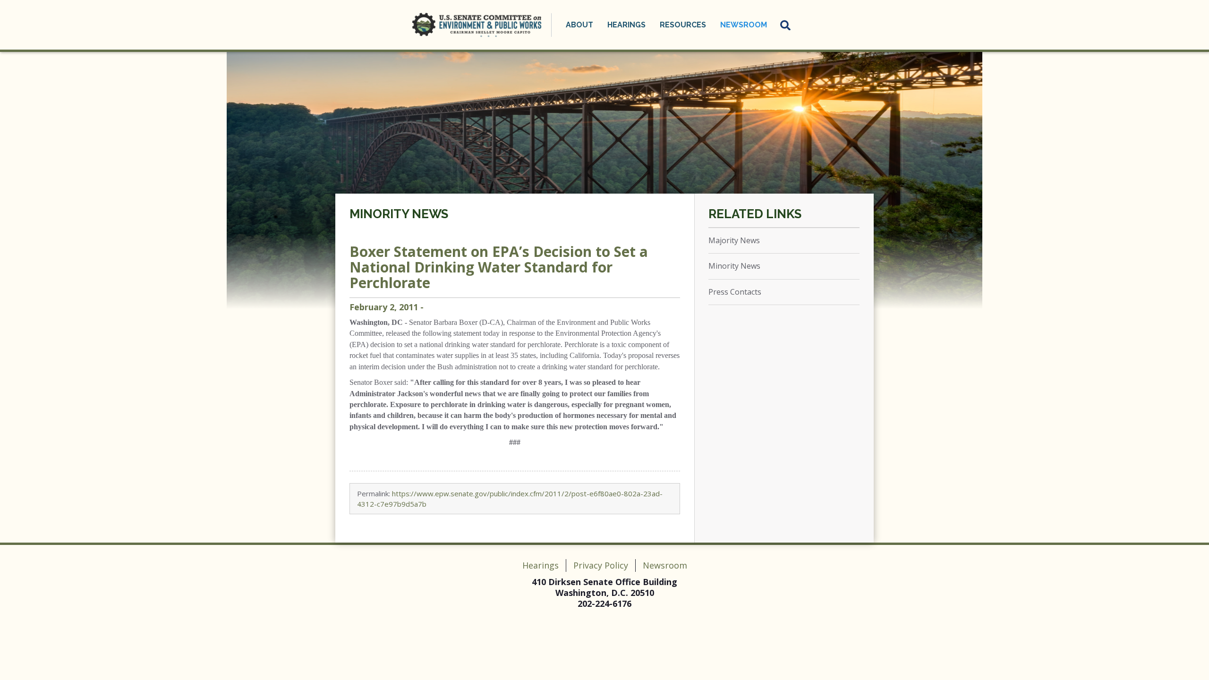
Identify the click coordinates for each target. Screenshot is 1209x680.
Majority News (734, 240)
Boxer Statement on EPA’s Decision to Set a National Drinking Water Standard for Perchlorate (498, 267)
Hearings (540, 565)
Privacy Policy (600, 565)
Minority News (398, 214)
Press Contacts (734, 292)
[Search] (786, 25)
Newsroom (665, 565)
